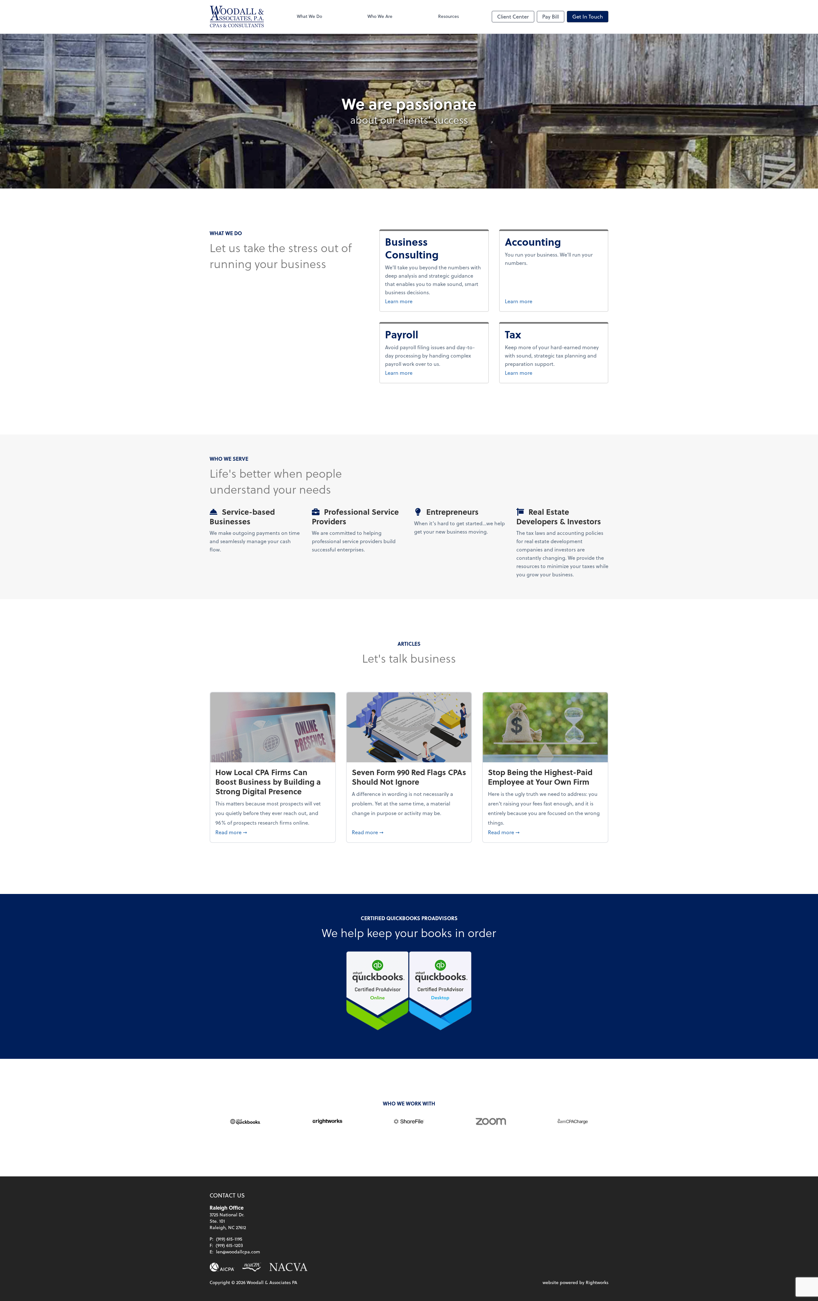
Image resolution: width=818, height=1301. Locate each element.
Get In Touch (587, 16)
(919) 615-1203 (229, 1245)
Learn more (430, 301)
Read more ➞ (272, 832)
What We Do (309, 16)
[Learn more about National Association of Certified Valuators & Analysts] (288, 1267)
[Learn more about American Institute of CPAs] (222, 1267)
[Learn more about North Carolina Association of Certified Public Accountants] (251, 1267)
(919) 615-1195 (229, 1239)
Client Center (513, 16)
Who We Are (379, 16)
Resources (448, 16)
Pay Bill (550, 16)
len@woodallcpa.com (238, 1251)
